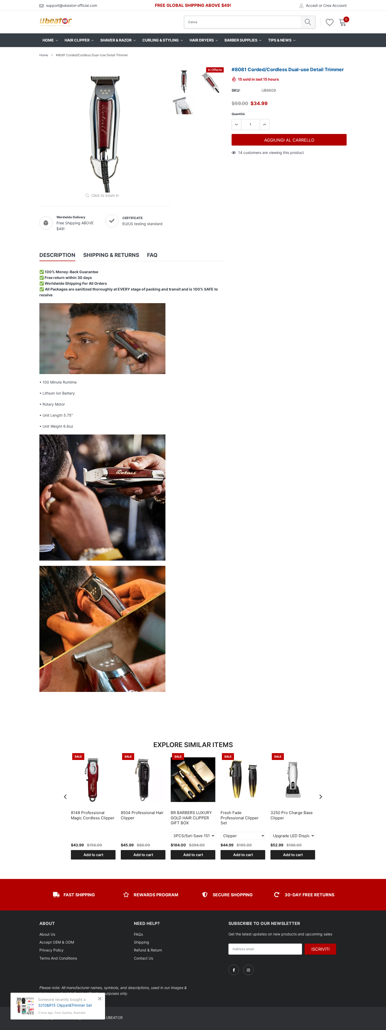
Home (43, 55)
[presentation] (65, 797)
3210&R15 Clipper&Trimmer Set (65, 1005)
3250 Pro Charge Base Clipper (291, 815)
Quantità (238, 114)
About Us (47, 934)
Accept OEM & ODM (56, 942)
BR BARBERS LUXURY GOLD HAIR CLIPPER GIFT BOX (191, 817)
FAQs (138, 934)
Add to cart (93, 854)
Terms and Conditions (58, 958)
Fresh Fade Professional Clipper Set (240, 817)
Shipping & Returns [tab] (111, 255)
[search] (308, 22)
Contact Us (143, 958)
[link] (233, 970)
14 (240, 152)
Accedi (312, 5)
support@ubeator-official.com (71, 5)
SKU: (236, 90)
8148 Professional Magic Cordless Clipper (92, 815)
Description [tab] (57, 255)
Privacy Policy (51, 950)
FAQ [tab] (152, 255)
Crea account (335, 5)
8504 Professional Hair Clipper (142, 815)
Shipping (141, 942)
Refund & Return (148, 950)
